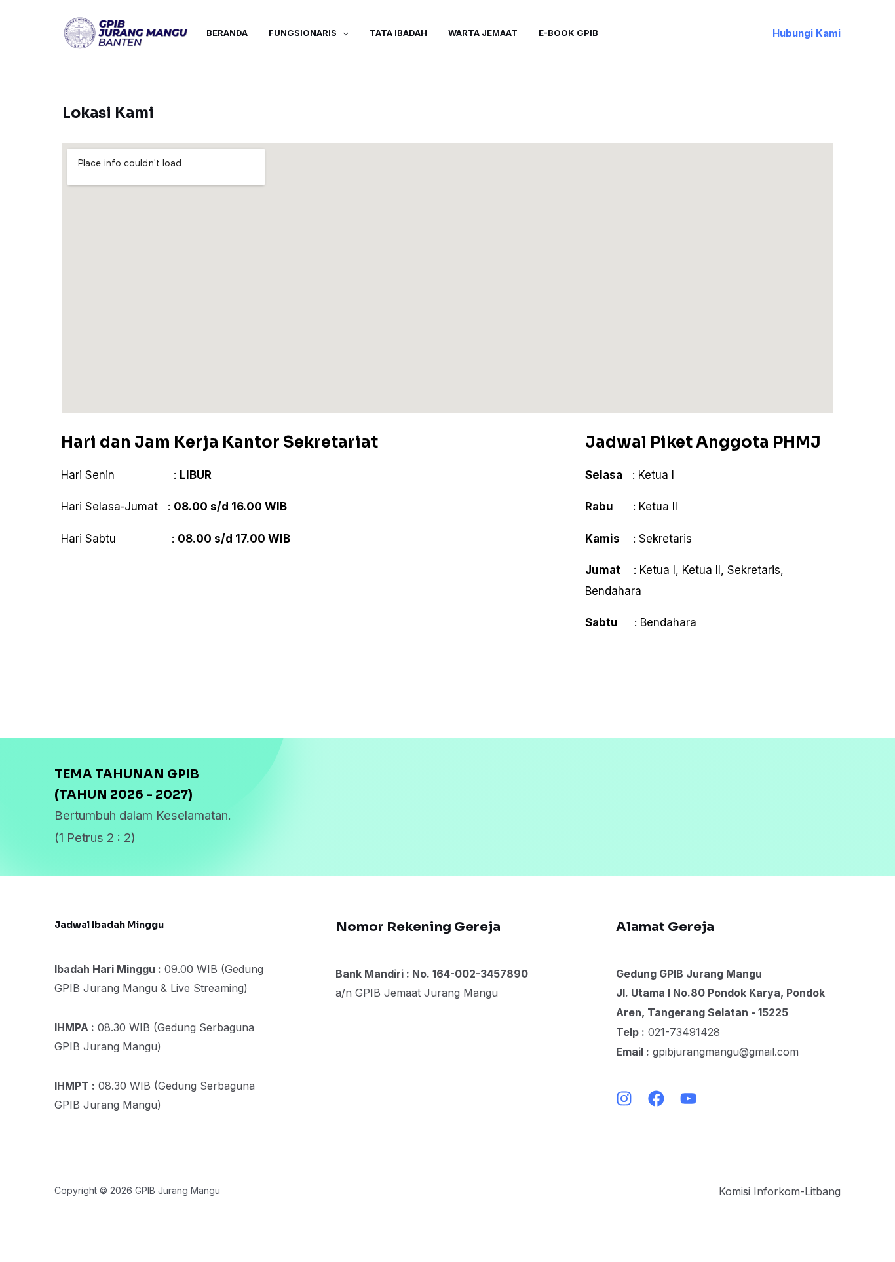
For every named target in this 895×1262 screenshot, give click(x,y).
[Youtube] (688, 1098)
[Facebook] (656, 1098)
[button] (806, 33)
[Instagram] (624, 1098)
